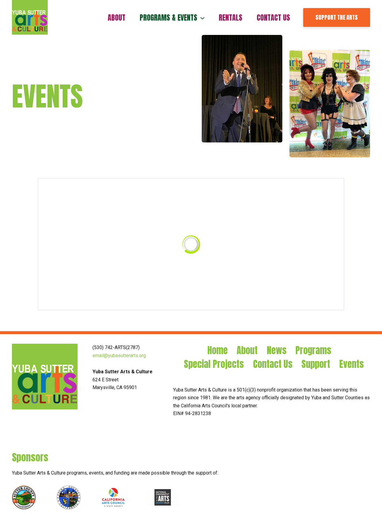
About (247, 350)
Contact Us (272, 364)
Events (351, 364)
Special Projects (214, 364)
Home (217, 350)
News (276, 350)
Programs (313, 350)
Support (315, 364)
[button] (200, 18)
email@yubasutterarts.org (119, 355)
